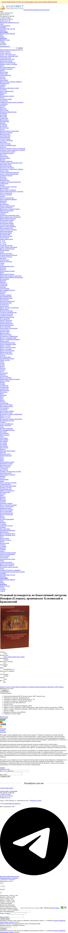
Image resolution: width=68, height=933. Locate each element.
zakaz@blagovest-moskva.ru (12, 803)
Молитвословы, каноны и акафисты (11, 81)
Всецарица (3, 291)
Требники (3, 105)
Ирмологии (3, 93)
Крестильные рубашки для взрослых (11, 419)
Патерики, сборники (6, 132)
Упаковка (3, 527)
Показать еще (4, 716)
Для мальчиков (4, 408)
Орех (1, 398)
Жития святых (4, 120)
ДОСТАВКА (4, 32)
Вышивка (3, 548)
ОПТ (1, 35)
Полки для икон (5, 381)
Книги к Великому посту (7, 533)
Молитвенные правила (7, 96)
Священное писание (6, 69)
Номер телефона (5, 913)
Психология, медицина (7, 167)
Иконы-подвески (5, 466)
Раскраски (3, 258)
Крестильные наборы (6, 406)
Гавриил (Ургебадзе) (6, 207)
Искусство (3, 155)
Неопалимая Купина (6, 298)
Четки (2, 460)
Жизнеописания (5, 134)
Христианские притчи (7, 153)
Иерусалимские (4, 435)
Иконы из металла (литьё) (8, 347)
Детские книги (4, 237)
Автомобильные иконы (7, 358)
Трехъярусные (4, 389)
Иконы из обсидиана (6, 353)
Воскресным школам (6, 231)
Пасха (2, 536)
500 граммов (4, 446)
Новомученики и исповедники (9, 131)
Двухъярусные (4, 387)
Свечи (2, 427)
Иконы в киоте (4, 341)
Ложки (2, 481)
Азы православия (5, 135)
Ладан (2, 436)
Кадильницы (4, 373)
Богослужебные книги (7, 91)
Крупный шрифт (5, 234)
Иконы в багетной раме (7, 350)
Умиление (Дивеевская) (7, 301)
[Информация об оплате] (34, 723)
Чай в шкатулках (5, 529)
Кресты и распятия (5, 377)
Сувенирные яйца (5, 484)
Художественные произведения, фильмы (12, 571)
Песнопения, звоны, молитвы (9, 567)
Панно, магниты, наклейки (8, 482)
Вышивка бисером (5, 508)
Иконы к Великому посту (7, 535)
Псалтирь (3, 78)
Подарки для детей (5, 487)
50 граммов (3, 444)
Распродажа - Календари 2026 (9, 56)
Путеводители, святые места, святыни (11, 169)
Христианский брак (6, 166)
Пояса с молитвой (5, 425)
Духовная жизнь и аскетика (8, 186)
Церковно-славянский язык (8, 112)
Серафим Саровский (6, 315)
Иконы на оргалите (6, 352)
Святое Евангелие (5, 75)
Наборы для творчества (7, 490)
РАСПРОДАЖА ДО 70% (7, 29)
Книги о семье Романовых (8, 226)
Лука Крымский (5, 318)
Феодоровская (4, 299)
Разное (2, 568)
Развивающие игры (6, 489)
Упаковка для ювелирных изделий (10, 471)
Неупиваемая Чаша (6, 296)
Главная (2, 591)
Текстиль (2, 368)
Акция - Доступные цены (7, 54)
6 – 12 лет (3, 242)
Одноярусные (4, 385)
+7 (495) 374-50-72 (5, 17)
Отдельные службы (6, 99)
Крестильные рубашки (7, 411)
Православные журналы (7, 271)
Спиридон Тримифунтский (8, 312)
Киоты (2, 459)
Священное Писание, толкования (10, 570)
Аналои (2, 365)
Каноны (2, 86)
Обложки (3, 501)
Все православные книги (7, 67)
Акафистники (4, 183)
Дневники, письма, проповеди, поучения (12, 150)
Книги (2, 516)
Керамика (3, 476)
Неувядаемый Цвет (6, 303)
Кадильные (3, 431)
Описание (3, 732)
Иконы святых (4, 309)
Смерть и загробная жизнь (8, 145)
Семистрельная (4, 288)
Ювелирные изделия (6, 463)
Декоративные (4, 433)
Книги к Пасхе (4, 538)
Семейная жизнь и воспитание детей (11, 163)
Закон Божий (4, 80)
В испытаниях (4, 204)
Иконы (2, 541)
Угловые (2, 384)
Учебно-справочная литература (9, 172)
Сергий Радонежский (6, 314)
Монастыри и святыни (7, 565)
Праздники (3, 142)
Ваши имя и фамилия (6, 771)
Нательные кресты (5, 465)
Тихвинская (3, 285)
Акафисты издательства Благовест (10, 182)
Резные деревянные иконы (8, 344)
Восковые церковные (6, 428)
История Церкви (5, 158)
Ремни (2, 495)
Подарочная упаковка (6, 509)
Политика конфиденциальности (9, 876)
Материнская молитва (6, 210)
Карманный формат (6, 233)
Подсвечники (4, 376)
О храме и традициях (6, 140)
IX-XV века (3, 126)
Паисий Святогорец (6, 320)
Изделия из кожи (5, 492)
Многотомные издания (7, 220)
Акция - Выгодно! (5, 53)
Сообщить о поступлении (4, 691)
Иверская (3, 282)
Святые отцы (4, 118)
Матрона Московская (6, 323)
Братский (3, 452)
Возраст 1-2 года (5, 417)
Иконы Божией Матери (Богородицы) (11, 277)
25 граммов (3, 443)
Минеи (2, 94)
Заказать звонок (5, 918)
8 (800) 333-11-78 (5, 21)
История (2, 159)
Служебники (4, 104)
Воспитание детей (5, 164)
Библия (2, 70)
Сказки (2, 263)
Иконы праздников (6, 334)
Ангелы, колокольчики (7, 519)
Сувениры (3, 524)
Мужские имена (5, 331)
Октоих (2, 97)
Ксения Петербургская (7, 325)
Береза (2, 396)
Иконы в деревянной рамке (8, 338)
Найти (20, 48)
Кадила (2, 366)
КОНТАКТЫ (3, 38)
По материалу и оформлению (9, 336)
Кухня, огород (4, 171)
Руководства (4, 100)
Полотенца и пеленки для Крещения (11, 414)
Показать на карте (36, 800)
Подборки (3, 202)
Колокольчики (4, 479)
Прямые (2, 382)
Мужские (3, 497)
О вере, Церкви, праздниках (8, 247)
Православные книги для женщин (10, 217)
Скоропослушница (5, 295)
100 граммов (4, 438)
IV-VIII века (3, 124)
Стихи (2, 252)
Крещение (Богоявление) (7, 530)
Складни (2, 355)
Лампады (3, 374)
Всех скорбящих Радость (7, 290)
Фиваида (2, 449)
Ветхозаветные (4, 121)
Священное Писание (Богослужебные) (11, 102)
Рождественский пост (6, 513)
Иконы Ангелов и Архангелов (9, 307)
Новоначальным (5, 137)
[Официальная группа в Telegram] (34, 875)
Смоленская (3, 283)
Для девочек (3, 409)
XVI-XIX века (4, 128)
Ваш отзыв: (3, 774)
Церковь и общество (6, 161)
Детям (2, 521)
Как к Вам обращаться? (7, 911)
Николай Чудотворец (6, 311)
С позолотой (4, 468)
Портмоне (3, 500)
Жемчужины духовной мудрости (10, 209)
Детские (2, 196)
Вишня (2, 400)
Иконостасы (3, 392)
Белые (2, 393)
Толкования (3, 113)
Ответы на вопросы (6, 194)
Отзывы (2, 767)
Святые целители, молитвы (8, 229)
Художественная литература (8, 255)
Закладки (3, 494)
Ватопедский (4, 447)
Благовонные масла (6, 455)
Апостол (2, 77)
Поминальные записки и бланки (10, 379)
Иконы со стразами (6, 349)
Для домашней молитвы (7, 430)
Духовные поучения (6, 562)
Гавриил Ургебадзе (6, 322)
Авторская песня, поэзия (7, 559)
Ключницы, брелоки (6, 503)
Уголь (2, 457)
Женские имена (4, 333)
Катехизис (3, 147)
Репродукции (4, 156)
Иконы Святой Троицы (7, 274)
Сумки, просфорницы (6, 424)
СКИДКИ (3, 27)
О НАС (2, 41)
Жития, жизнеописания (7, 248)
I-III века (2, 123)
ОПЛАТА (3, 30)
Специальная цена (5, 58)
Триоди (2, 107)
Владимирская (4, 279)
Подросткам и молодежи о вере (9, 215)
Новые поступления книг (7, 62)
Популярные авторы (6, 236)
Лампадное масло (5, 454)
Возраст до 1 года (5, 416)
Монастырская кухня (6, 228)
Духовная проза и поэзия (7, 151)
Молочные (3, 395)
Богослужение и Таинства (8, 190)
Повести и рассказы (6, 253)
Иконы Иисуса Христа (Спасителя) (10, 276)
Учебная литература (6, 256)
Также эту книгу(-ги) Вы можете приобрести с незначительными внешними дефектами (32, 687)
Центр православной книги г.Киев (14, 657)
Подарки (2, 517)
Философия (3, 116)
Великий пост (4, 532)
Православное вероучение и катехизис (11, 191)
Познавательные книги (7, 266)
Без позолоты (4, 470)
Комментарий (4, 917)
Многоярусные (4, 390)
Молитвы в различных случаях (9, 88)
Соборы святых (4, 330)
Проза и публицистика (7, 198)
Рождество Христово (6, 514)
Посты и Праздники (6, 193)
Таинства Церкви (5, 143)
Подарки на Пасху (5, 540)
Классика (3, 269)
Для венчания (4, 403)
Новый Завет (4, 73)
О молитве (3, 89)
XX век (2, 129)
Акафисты (3, 85)
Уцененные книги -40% (7, 59)
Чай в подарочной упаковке (8, 505)
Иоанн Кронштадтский (7, 317)
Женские (2, 498)
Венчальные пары (5, 357)
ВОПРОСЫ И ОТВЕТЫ (7, 33)
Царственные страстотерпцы (9, 328)
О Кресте (3, 213)
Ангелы (2, 478)
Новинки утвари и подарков (8, 64)
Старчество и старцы (6, 221)
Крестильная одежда (6, 404)
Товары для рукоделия (6, 506)
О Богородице (4, 212)
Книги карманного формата (8, 199)
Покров (2, 293)
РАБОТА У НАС (5, 40)
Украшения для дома (6, 525)
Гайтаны (2, 369)
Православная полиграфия (8, 486)
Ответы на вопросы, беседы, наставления (12, 148)
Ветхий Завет (4, 72)
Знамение (3, 287)
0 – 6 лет (2, 241)
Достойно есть (4, 304)
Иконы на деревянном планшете (10, 339)
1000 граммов (4, 439)
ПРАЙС (2, 37)
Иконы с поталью (5, 346)
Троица (2, 551)
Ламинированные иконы (7, 342)
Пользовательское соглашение (9, 878)
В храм (2, 363)
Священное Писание (6, 175)
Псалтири (3, 177)
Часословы (3, 108)
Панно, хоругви (5, 360)
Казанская (3, 280)
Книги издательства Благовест (9, 174)
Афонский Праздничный (7, 451)
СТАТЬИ (2, 43)
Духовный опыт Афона (7, 225)
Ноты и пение (4, 110)
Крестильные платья (6, 412)
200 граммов (4, 441)
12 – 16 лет (3, 244)
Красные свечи (4, 543)
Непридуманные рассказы (8, 218)
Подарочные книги (6, 473)
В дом (2, 371)
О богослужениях (5, 139)
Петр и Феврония (5, 326)
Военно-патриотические (7, 206)
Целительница (4, 306)
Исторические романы (7, 223)
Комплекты (3, 201)
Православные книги (6, 239)
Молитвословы (4, 83)
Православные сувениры (7, 474)
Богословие (3, 115)
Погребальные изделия (7, 420)
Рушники (3, 422)
